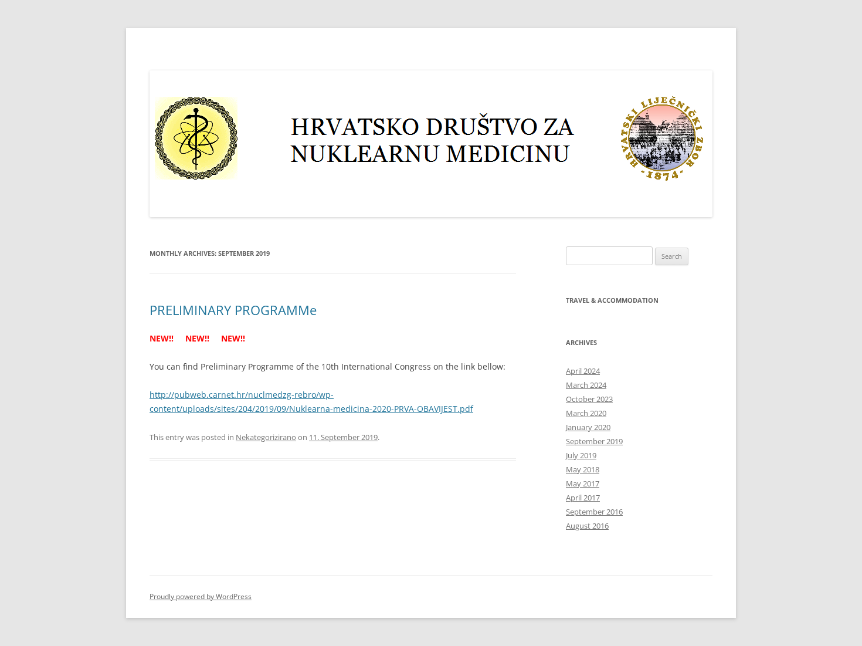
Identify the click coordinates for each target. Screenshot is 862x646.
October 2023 (589, 399)
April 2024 (583, 371)
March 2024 (586, 385)
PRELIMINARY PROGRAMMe (233, 310)
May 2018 (582, 469)
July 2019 (581, 455)
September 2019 (594, 441)
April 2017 (583, 497)
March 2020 (586, 413)
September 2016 (594, 511)
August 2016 (587, 525)
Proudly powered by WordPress (201, 596)
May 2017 (582, 483)
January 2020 (588, 427)
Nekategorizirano (266, 437)
